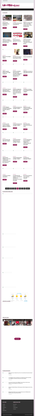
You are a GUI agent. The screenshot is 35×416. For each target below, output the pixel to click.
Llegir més (15, 27)
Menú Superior (5, 0)
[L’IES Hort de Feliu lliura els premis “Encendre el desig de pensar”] (27, 35)
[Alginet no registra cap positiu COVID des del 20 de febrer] (7, 35)
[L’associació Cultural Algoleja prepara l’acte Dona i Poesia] (7, 85)
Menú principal (6, 9)
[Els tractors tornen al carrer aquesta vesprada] (27, 171)
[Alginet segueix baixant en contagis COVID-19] (7, 67)
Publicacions (4, 410)
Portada (4, 404)
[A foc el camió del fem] (27, 52)
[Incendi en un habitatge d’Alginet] (27, 153)
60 (15, 188)
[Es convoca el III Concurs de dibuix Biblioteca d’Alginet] (7, 119)
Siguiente (27, 188)
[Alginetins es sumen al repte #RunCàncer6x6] (27, 67)
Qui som (14, 405)
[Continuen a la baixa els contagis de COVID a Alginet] (27, 85)
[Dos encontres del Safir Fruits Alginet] (7, 135)
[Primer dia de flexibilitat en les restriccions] (7, 18)
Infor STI (31, 414)
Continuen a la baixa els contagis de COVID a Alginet (27, 90)
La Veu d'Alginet (10, 414)
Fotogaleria (4, 407)
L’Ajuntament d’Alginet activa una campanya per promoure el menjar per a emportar (7, 160)
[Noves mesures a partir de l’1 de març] (17, 35)
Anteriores (7, 188)
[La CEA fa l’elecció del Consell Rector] (17, 18)
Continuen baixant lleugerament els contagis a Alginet (16, 140)
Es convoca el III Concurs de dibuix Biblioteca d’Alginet (6, 125)
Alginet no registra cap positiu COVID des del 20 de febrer (7, 41)
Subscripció (15, 404)
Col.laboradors (15, 407)
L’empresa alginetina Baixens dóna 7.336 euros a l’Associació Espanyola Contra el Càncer (17, 91)
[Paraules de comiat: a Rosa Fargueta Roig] (17, 52)
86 (24, 188)
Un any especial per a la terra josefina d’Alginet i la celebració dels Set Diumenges (27, 142)
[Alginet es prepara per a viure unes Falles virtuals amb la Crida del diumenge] (27, 18)
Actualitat (4, 21)
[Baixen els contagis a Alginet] (7, 52)
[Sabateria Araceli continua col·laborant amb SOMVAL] (27, 103)
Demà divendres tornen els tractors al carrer (27, 125)
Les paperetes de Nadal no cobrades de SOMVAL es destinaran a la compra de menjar (17, 178)
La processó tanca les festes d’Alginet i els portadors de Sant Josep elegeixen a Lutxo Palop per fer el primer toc (19, 383)
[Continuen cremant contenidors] (7, 171)
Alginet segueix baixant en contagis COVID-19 (6, 72)
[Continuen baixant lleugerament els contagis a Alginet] (17, 135)
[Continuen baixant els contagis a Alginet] (17, 103)
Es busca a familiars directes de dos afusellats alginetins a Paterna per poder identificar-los (17, 73)
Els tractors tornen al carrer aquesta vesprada (27, 176)
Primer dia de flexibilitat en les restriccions (6, 24)
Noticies (4, 405)
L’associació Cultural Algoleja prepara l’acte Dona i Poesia (7, 90)
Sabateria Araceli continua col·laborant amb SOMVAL (27, 108)
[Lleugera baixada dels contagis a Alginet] (17, 153)
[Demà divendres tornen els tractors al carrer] (27, 119)
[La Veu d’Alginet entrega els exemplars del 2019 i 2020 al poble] (7, 103)
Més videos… (17, 338)
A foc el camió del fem (27, 56)
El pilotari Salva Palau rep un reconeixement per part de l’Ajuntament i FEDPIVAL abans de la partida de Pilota (20, 392)
